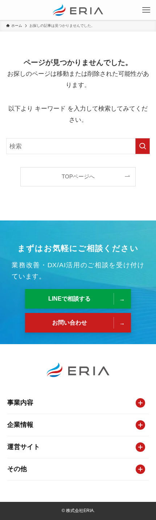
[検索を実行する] (142, 146)
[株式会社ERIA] (78, 10)
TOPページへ (78, 176)
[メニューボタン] (146, 10)
